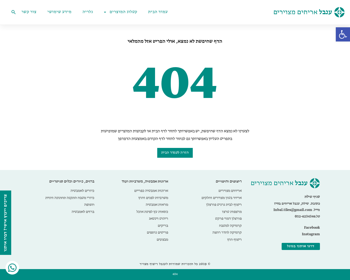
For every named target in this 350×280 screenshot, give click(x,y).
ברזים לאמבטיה (83, 211)
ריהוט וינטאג (158, 218)
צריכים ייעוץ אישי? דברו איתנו (5, 222)
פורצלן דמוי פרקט (228, 218)
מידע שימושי (60, 12)
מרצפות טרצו (232, 211)
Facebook (312, 227)
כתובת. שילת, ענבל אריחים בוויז (297, 203)
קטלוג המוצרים (123, 12)
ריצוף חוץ (234, 239)
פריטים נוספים (157, 232)
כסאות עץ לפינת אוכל (152, 211)
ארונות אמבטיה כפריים (151, 190)
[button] (343, 34)
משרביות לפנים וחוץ (153, 197)
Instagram (311, 234)
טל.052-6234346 (307, 216)
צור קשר (29, 12)
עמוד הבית (158, 12)
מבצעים (162, 239)
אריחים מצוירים (230, 190)
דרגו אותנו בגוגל (300, 246)
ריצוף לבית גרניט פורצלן (224, 204)
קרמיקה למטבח (230, 225)
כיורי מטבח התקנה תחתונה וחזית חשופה (69, 201)
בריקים (163, 225)
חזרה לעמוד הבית (175, 152)
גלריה (88, 12)
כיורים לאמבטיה (82, 190)
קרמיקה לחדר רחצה (227, 232)
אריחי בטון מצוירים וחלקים (222, 197)
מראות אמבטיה (157, 204)
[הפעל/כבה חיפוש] (13, 12)
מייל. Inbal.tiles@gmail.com (296, 210)
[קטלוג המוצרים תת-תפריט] (106, 12)
